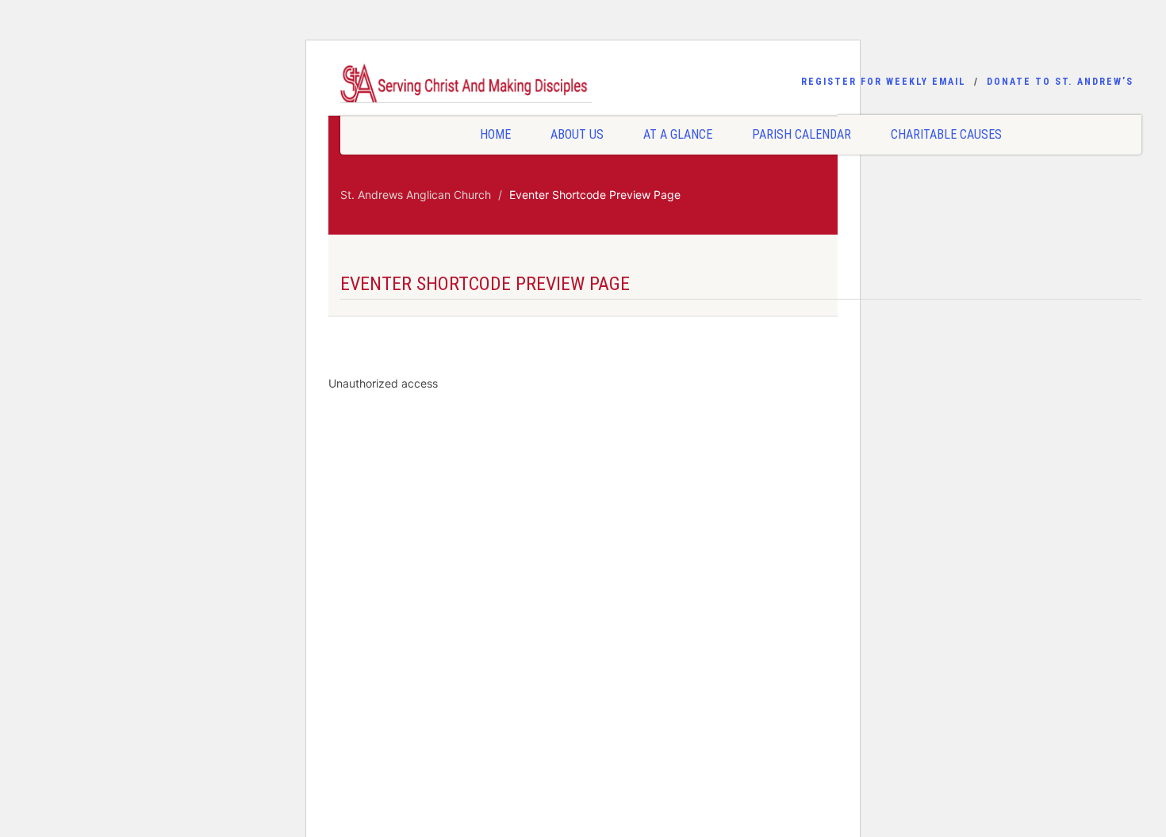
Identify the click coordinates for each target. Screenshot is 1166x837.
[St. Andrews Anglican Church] (466, 86)
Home (495, 134)
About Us (577, 134)
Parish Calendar (801, 134)
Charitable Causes (946, 134)
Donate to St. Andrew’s (1060, 81)
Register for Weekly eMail (883, 81)
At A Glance (677, 134)
